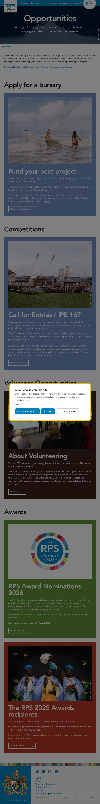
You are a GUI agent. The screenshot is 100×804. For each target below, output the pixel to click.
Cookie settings (67, 411)
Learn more (19, 404)
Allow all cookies (27, 411)
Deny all (48, 411)
